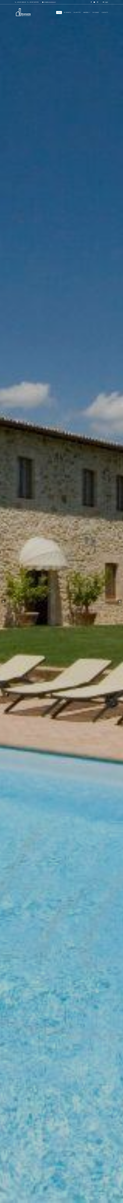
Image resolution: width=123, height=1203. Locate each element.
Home (59, 12)
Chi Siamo (95, 12)
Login (106, 2)
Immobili (86, 12)
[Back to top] (119, 1199)
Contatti (105, 12)
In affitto (77, 12)
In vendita (67, 12)
